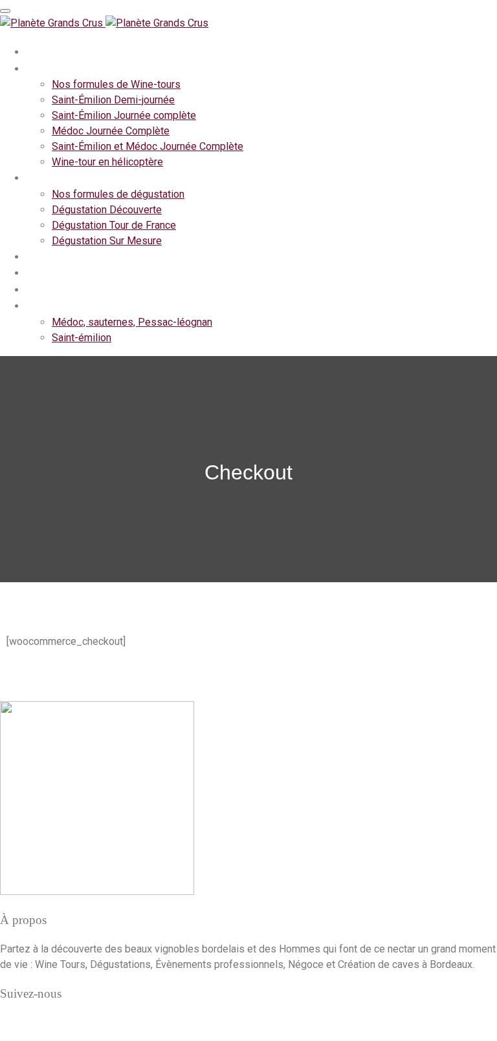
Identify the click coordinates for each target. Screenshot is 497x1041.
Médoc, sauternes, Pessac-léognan (132, 322)
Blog (37, 289)
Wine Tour (51, 68)
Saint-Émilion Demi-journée (113, 100)
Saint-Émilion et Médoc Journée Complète (147, 146)
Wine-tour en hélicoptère (107, 162)
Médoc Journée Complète (111, 131)
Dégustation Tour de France (114, 225)
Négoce (45, 256)
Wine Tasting (58, 177)
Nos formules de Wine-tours (116, 84)
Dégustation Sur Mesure (107, 241)
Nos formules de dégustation (118, 194)
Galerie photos (62, 305)
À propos (48, 51)
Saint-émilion (81, 337)
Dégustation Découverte (107, 210)
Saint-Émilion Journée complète (124, 115)
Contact (45, 272)
